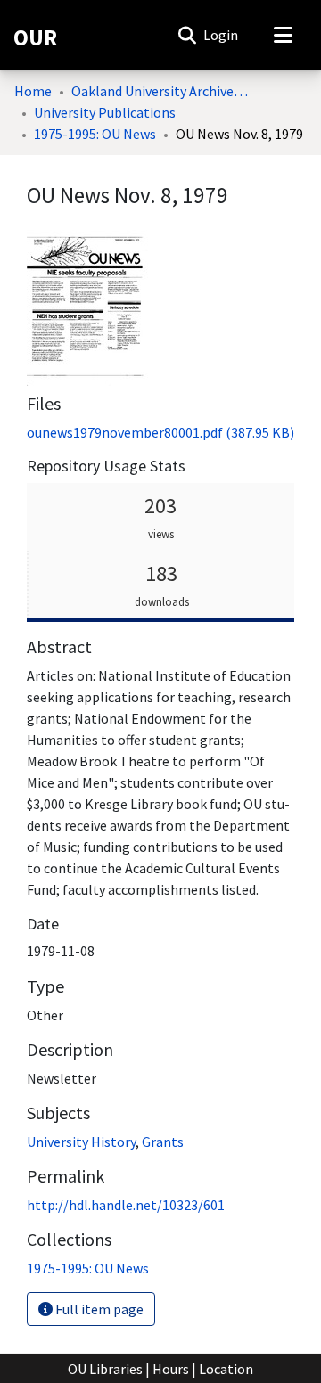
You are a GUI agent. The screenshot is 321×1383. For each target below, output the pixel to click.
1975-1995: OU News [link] (95, 134)
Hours (170, 1369)
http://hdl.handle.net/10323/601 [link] (126, 1205)
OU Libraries (105, 1369)
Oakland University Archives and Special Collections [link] (160, 91)
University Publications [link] (105, 112)
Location (226, 1369)
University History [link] (81, 1141)
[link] (160, 432)
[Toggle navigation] (283, 35)
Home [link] (33, 91)
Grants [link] (163, 1141)
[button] (187, 34)
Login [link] (221, 35)
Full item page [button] (98, 1309)
